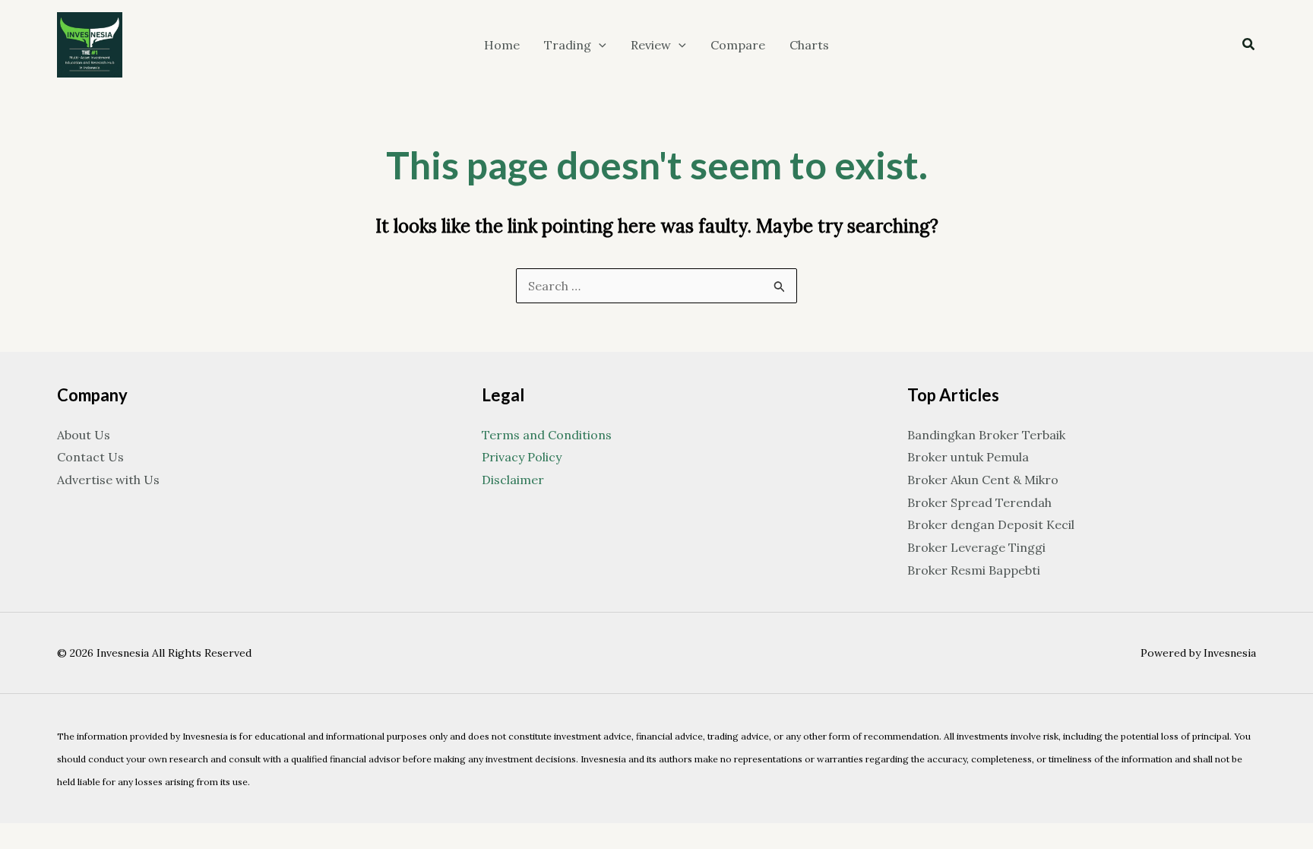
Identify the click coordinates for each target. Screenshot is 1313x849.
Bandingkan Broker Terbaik (986, 434)
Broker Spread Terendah (979, 502)
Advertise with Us (108, 479)
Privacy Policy (522, 456)
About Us (83, 434)
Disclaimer (513, 479)
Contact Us (90, 456)
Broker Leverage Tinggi (976, 547)
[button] (598, 45)
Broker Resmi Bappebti (973, 570)
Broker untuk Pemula (968, 456)
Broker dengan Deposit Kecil (990, 524)
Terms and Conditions (547, 434)
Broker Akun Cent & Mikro (982, 479)
